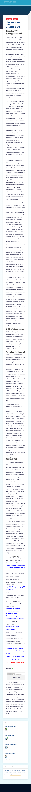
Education (9, 19)
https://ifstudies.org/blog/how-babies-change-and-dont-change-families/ (15, 651)
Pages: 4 (15, 19)
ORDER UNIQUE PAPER (15, 776)
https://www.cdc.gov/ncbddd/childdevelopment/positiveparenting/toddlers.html (15, 568)
